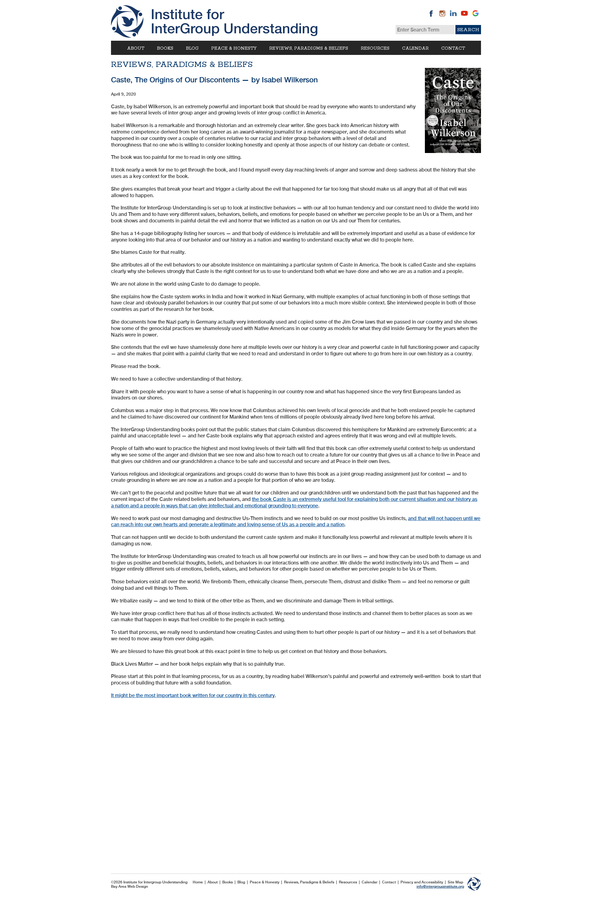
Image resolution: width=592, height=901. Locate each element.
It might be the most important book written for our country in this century (193, 695)
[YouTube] (464, 13)
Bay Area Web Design (129, 886)
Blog (192, 48)
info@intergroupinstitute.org (440, 886)
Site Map (455, 882)
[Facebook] (431, 13)
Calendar (415, 48)
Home (198, 882)
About (135, 48)
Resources (375, 48)
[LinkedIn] (453, 13)
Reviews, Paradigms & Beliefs (308, 48)
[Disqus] (296, 782)
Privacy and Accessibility (422, 882)
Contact (453, 48)
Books (165, 48)
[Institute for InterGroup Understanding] (214, 22)
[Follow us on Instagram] (442, 13)
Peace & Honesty (234, 48)
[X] (475, 13)
